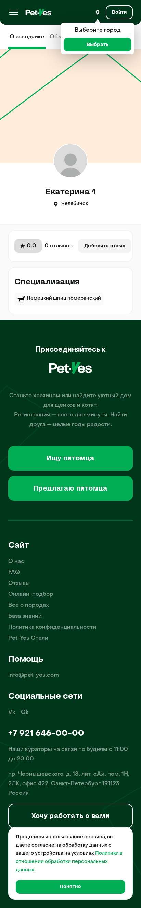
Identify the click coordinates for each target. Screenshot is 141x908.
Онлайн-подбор (30, 594)
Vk (11, 712)
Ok (25, 712)
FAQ (14, 572)
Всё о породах (28, 605)
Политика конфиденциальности (52, 627)
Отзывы (19, 583)
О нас (16, 561)
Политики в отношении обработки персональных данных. (69, 861)
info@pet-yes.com (33, 675)
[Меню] (13, 12)
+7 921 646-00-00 (46, 734)
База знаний (25, 616)
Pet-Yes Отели (28, 638)
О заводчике (27, 37)
